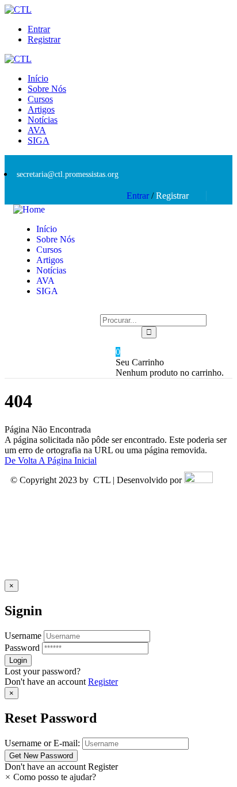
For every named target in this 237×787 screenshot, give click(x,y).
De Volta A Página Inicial (51, 460)
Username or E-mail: (42, 743)
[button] (50, 777)
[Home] (29, 209)
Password (22, 648)
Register (103, 681)
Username (23, 636)
